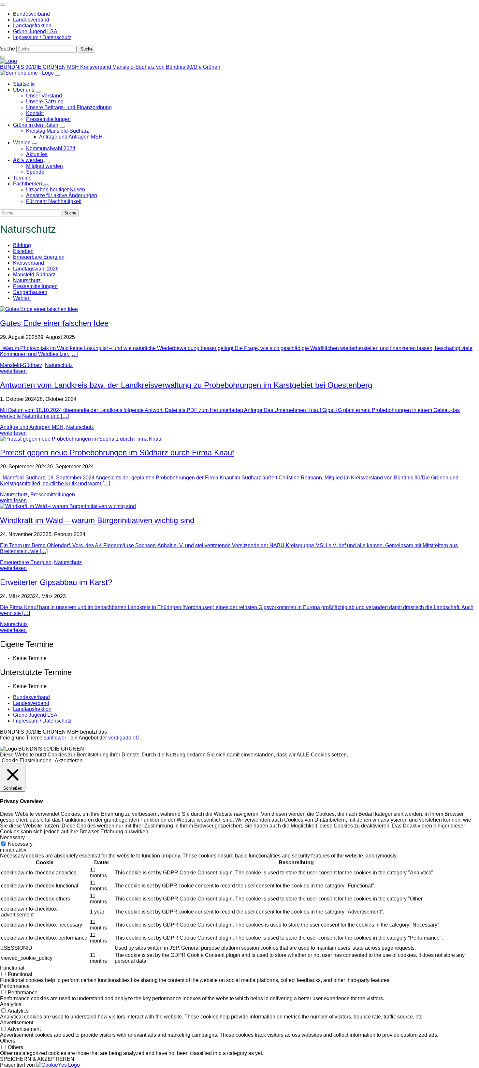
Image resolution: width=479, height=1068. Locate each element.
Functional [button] (12, 968)
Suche (7, 48)
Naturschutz (27, 280)
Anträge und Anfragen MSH (32, 427)
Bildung (22, 245)
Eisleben (23, 251)
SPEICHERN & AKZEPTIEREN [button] (37, 1059)
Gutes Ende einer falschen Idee (54, 323)
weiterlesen (13, 371)
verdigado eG (123, 737)
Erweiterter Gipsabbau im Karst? (56, 582)
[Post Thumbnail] (39, 309)
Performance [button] (15, 986)
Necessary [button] (12, 837)
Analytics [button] (10, 1004)
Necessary (20, 844)
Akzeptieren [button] (68, 760)
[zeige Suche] (2, 57)
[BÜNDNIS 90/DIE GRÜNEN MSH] (8, 61)
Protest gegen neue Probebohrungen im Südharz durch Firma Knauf (117, 452)
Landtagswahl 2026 (36, 268)
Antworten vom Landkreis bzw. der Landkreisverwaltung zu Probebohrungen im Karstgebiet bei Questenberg (186, 385)
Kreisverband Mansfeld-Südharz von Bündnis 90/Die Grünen (150, 67)
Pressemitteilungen (35, 286)
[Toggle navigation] (2, 5)
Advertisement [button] (16, 1022)
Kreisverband (28, 263)
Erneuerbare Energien (39, 257)
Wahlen (22, 298)
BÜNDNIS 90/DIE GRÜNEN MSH (40, 67)
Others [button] (7, 1041)
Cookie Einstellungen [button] (26, 760)
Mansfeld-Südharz (34, 274)
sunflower (55, 737)
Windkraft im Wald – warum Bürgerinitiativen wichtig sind (97, 520)
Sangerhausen (30, 292)
